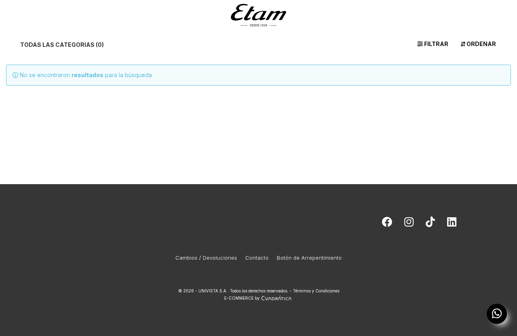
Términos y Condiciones (316, 290)
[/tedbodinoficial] (387, 223)
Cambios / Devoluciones (206, 257)
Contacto (257, 257)
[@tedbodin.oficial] (430, 223)
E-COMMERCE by (242, 298)
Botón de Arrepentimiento (309, 257)
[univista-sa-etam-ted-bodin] (451, 223)
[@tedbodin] (409, 223)
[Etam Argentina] (258, 13)
